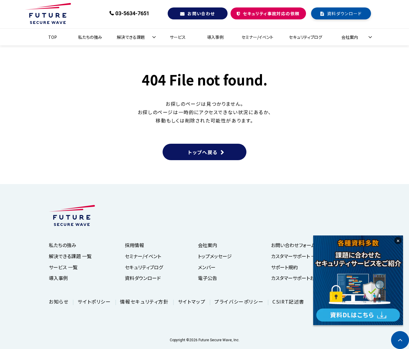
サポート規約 (284, 267)
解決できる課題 (131, 37)
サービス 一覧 (63, 267)
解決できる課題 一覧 (70, 256)
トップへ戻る (203, 152)
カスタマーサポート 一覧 (296, 256)
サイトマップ (192, 301)
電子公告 (207, 277)
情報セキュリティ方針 (144, 301)
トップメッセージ (215, 256)
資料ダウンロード (344, 13)
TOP (52, 37)
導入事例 (215, 37)
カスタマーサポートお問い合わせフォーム (313, 277)
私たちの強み (90, 37)
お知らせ (59, 301)
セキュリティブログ (305, 37)
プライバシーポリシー (238, 301)
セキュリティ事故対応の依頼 (271, 13)
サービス (178, 37)
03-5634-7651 (132, 13)
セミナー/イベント (257, 37)
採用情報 (134, 245)
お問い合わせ (201, 13)
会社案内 (349, 37)
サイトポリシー (94, 301)
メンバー (207, 267)
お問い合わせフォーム (293, 245)
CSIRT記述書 (288, 301)
